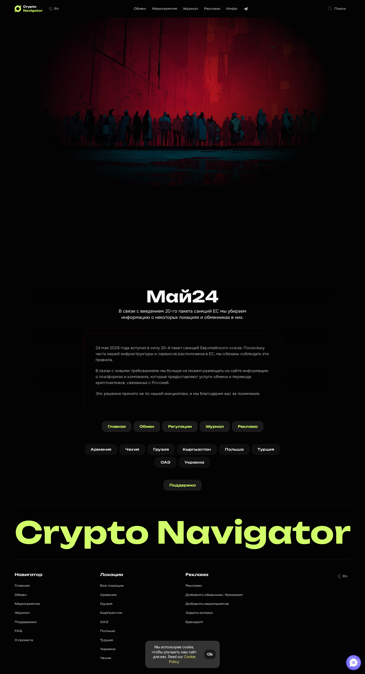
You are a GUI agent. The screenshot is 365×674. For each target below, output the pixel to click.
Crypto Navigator (183, 532)
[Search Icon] (338, 8)
